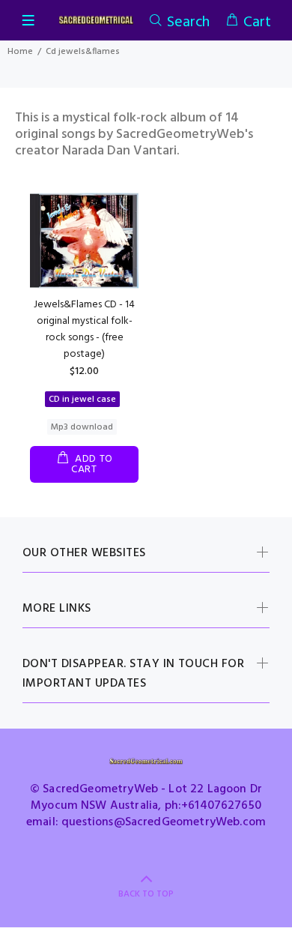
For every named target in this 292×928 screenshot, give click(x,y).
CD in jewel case (82, 399)
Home (20, 51)
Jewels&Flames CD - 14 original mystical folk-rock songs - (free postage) (84, 329)
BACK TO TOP (146, 894)
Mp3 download (82, 427)
